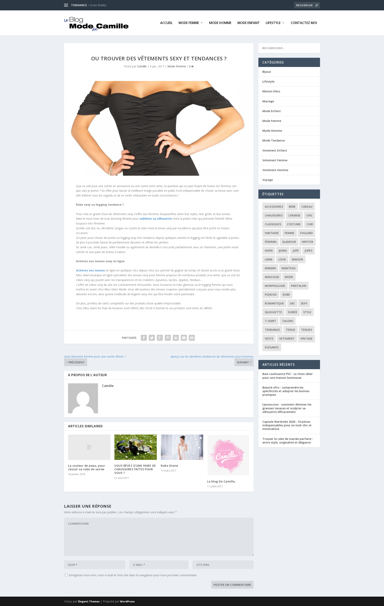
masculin (272, 277)
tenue (290, 330)
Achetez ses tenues (90, 270)
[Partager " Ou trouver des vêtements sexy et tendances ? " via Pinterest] (168, 338)
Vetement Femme (274, 160)
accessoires (274, 206)
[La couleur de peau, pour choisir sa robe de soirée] (89, 447)
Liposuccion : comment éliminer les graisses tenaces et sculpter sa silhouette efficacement (286, 408)
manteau (289, 268)
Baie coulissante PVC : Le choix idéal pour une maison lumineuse (287, 375)
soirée (292, 312)
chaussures (274, 215)
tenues (306, 330)
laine (269, 259)
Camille (142, 66)
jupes (308, 250)
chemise (294, 215)
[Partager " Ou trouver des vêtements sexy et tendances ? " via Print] (192, 338)
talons (287, 321)
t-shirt (270, 321)
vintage (306, 338)
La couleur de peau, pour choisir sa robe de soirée (86, 467)
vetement (287, 338)
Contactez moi (304, 23)
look (282, 259)
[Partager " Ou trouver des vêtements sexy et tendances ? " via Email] (184, 338)
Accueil (166, 23)
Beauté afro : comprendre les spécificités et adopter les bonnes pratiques (285, 391)
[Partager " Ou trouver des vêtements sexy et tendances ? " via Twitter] (152, 338)
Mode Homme (220, 23)
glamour (289, 242)
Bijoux (266, 72)
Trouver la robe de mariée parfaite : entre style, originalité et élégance (287, 440)
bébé (292, 206)
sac (292, 303)
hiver (269, 250)
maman (270, 268)
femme (289, 233)
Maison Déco (271, 91)
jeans (283, 250)
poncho (271, 294)
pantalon (298, 286)
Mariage (268, 101)
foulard (306, 233)
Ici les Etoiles (98, 5)
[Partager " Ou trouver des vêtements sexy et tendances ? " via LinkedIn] (176, 338)
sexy (304, 303)
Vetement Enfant (274, 150)
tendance (272, 330)
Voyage (267, 180)
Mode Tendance (273, 140)
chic (309, 215)
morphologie (275, 286)
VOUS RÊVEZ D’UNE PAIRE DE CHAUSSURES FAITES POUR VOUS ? (135, 469)
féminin (270, 242)
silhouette (273, 312)
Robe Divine (169, 465)
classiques (273, 224)
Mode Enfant (248, 23)
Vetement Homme (275, 170)
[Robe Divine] (182, 447)
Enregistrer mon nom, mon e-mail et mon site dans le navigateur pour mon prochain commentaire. (133, 575)
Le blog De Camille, (221, 481)
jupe (296, 250)
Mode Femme (189, 23)
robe (286, 294)
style (307, 312)
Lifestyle (273, 23)
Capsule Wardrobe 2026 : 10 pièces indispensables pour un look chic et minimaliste (287, 425)
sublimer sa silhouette (155, 218)
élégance (272, 347)
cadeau (306, 206)
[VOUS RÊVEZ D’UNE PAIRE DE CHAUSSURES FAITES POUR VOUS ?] (135, 447)
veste (269, 338)
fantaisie (272, 233)
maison (297, 259)
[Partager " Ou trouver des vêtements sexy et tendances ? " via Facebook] (144, 338)
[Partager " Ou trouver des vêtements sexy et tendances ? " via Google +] (160, 338)
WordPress (127, 601)
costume (294, 224)
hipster (307, 242)
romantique (274, 303)
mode (289, 277)
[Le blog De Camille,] (228, 455)
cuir (310, 224)
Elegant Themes (89, 601)
